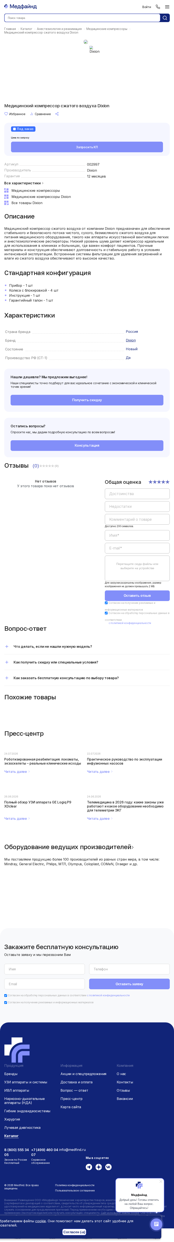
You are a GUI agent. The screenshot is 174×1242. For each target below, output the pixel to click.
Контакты (125, 1082)
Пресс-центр (71, 1099)
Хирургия (12, 1119)
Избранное (17, 114)
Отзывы (123, 1090)
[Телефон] (157, 6)
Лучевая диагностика (22, 1127)
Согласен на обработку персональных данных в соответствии (69, 995)
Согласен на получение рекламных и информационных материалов (51, 1002)
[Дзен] (98, 1167)
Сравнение (43, 114)
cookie (40, 1221)
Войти (146, 7)
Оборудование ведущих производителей (67, 847)
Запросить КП (87, 147)
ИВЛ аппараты (16, 1090)
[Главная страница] (20, 6)
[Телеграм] (89, 1167)
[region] (137, 533)
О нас (121, 1074)
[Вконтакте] (108, 1167)
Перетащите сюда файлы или (137, 566)
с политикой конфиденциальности (130, 623)
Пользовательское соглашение (75, 1190)
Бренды (10, 1074)
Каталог (11, 1136)
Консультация (87, 445)
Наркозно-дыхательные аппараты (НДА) (24, 1101)
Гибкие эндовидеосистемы (27, 1111)
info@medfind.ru (72, 1149)
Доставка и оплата (76, 1082)
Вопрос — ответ (74, 1090)
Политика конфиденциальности (74, 1185)
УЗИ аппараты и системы (25, 1082)
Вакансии (125, 1099)
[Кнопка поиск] (165, 18)
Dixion (92, 170)
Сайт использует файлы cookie (120, 1212)
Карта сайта (70, 1107)
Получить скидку (87, 400)
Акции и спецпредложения (83, 1074)
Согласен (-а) (74, 1232)
